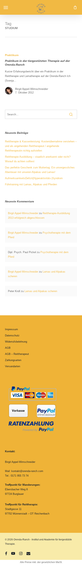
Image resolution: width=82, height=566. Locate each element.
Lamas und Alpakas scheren (40, 291)
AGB (8, 347)
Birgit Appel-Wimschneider (31, 88)
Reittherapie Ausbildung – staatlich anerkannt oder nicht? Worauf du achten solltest (37, 159)
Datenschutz (12, 335)
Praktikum (12, 55)
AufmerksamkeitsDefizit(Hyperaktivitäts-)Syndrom (34, 178)
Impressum (11, 329)
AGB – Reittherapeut (17, 353)
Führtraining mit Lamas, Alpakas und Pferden (31, 184)
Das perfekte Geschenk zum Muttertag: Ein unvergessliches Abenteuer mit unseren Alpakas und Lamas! (40, 170)
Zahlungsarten (13, 360)
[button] (6, 7)
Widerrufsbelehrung (16, 341)
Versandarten (12, 366)
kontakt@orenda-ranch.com (27, 471)
